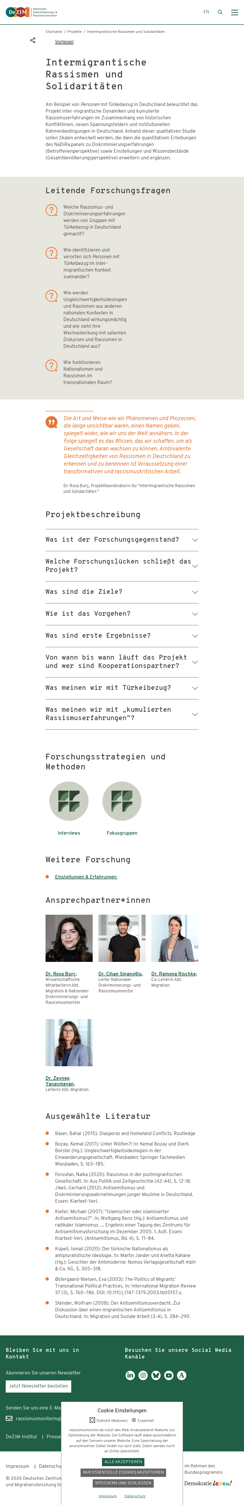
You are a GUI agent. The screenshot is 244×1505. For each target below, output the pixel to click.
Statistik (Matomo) (111, 1421)
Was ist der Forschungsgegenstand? (112, 540)
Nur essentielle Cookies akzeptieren (123, 1472)
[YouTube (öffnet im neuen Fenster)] (168, 1379)
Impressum (17, 1466)
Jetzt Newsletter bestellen (38, 1386)
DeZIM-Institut (21, 1437)
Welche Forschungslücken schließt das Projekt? (118, 566)
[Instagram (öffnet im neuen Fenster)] (143, 1379)
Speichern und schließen (123, 1483)
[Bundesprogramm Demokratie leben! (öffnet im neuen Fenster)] (208, 1483)
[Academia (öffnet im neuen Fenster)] (181, 1379)
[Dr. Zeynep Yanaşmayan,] (69, 1042)
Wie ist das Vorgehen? (88, 614)
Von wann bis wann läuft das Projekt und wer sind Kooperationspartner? (116, 662)
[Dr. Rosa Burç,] (69, 938)
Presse (53, 1437)
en (206, 12)
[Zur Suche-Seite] (220, 12)
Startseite (54, 32)
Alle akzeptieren (123, 1462)
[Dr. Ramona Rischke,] (174, 938)
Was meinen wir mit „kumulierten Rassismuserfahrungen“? (108, 714)
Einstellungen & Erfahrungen (86, 877)
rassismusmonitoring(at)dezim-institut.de (59, 1419)
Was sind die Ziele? (84, 592)
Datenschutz (52, 1466)
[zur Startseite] (31, 12)
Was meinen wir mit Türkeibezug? (108, 688)
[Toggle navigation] (234, 12)
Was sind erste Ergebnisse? (98, 636)
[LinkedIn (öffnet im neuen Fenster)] (130, 1379)
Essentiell (146, 1421)
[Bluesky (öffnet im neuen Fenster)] (156, 1379)
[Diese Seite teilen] (32, 40)
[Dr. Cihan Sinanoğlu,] (122, 938)
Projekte (74, 32)
